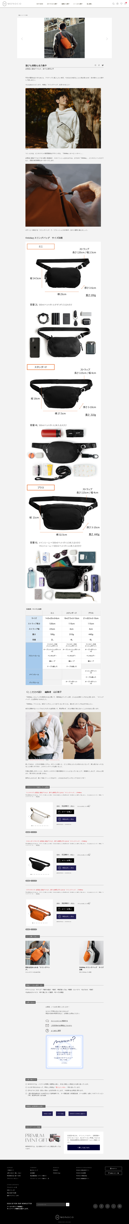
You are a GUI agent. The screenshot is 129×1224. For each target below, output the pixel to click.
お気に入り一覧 (114, 1173)
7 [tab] (42, 825)
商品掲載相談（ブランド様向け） (38, 1176)
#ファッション (30, 990)
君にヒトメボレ (61, 1087)
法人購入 (89, 4)
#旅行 (54, 990)
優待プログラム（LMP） (13, 1195)
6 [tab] (40, 825)
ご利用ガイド (10, 1170)
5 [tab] (38, 874)
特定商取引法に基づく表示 (14, 1176)
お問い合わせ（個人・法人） (14, 1173)
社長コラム (10, 1190)
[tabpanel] (64, 38)
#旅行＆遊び (47, 990)
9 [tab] (46, 825)
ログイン (114, 1168)
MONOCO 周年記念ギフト (82, 1170)
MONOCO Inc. (61, 1222)
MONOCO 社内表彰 (81, 1173)
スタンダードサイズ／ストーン (36, 149)
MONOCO (55, 1170)
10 (72, 55)
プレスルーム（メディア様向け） (38, 1178)
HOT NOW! (40, 4)
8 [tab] (44, 825)
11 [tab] (48, 874)
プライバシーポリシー (12, 1178)
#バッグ (39, 990)
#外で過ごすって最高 (46, 992)
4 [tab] (37, 825)
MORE (38, 796)
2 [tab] (33, 825)
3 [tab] (35, 825)
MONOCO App (56, 1173)
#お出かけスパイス (31, 992)
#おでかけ (84, 990)
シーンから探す (78, 4)
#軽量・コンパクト (74, 990)
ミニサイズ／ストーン (54, 759)
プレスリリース (11, 1187)
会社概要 (32, 1173)
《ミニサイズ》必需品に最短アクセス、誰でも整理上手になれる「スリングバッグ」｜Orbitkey (53, 792)
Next (106, 39)
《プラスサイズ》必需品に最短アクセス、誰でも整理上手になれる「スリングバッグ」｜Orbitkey (54, 889)
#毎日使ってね (62, 990)
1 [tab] (31, 874)
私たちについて (34, 1170)
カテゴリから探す (52, 4)
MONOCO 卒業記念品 (81, 1176)
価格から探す (66, 4)
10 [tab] (47, 825)
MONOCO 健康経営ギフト (82, 1178)
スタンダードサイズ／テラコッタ (36, 759)
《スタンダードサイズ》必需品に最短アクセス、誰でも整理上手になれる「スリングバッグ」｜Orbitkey (56, 841)
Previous (22, 39)
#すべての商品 (58, 992)
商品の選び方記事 (11, 1193)
